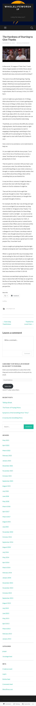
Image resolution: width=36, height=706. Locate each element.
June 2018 (5, 496)
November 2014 (7, 532)
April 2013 (5, 623)
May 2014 (5, 557)
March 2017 (6, 516)
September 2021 (7, 481)
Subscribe (8, 386)
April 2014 (5, 562)
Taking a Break (7, 402)
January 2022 (6, 461)
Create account (7, 669)
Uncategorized (10, 308)
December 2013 (7, 583)
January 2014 (6, 578)
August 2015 (6, 522)
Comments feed (7, 684)
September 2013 (7, 598)
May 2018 (5, 501)
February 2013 (7, 633)
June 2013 (5, 613)
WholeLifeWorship (18, 8)
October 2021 (7, 476)
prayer (4, 651)
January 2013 (6, 639)
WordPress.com (7, 689)
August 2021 (6, 486)
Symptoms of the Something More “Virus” (15, 413)
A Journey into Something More (12, 418)
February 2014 (7, 572)
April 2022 (5, 445)
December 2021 (7, 466)
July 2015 (5, 527)
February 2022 (7, 455)
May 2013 (5, 618)
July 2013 (5, 608)
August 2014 (6, 547)
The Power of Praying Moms (11, 407)
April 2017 (5, 511)
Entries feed (6, 679)
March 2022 (6, 450)
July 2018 (5, 491)
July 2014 (5, 552)
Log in (4, 674)
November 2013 (7, 588)
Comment (27, 353)
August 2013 (6, 603)
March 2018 (6, 506)
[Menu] (5, 27)
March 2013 (6, 628)
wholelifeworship (23, 43)
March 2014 (6, 567)
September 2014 (7, 542)
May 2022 (5, 440)
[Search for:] (17, 426)
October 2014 (7, 537)
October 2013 (7, 593)
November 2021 (7, 471)
